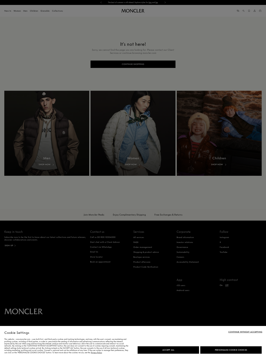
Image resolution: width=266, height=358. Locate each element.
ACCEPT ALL (168, 350)
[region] (133, 342)
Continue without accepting (245, 332)
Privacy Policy (96, 353)
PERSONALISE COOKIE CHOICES (231, 350)
